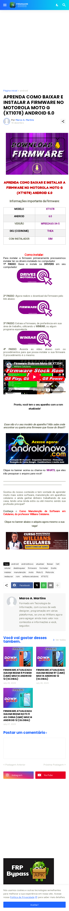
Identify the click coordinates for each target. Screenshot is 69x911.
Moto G (39, 572)
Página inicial (10, 90)
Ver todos (61, 640)
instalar (7, 572)
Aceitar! (34, 904)
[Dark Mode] (57, 5)
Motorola (50, 572)
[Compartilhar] (63, 121)
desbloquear (19, 568)
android (24, 90)
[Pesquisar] (64, 5)
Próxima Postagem (54, 764)
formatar (44, 568)
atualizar (40, 564)
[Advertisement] (34, 49)
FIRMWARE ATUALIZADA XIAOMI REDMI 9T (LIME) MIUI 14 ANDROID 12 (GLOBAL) (50, 674)
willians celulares (30, 576)
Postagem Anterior (15, 764)
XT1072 (44, 576)
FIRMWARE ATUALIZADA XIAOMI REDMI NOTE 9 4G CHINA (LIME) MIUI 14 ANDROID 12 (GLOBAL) (17, 716)
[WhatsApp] (44, 585)
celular (7, 568)
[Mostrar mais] (57, 585)
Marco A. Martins (32, 598)
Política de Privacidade (22, 897)
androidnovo (27, 564)
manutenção (20, 572)
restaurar (8, 576)
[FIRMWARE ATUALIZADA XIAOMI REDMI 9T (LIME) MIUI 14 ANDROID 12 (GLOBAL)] (51, 657)
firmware (32, 568)
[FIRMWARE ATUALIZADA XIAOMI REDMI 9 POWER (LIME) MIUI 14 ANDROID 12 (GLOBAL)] (18, 657)
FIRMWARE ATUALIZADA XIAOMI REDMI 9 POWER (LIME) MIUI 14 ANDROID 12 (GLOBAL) (17, 674)
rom (18, 576)
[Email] (51, 585)
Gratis (53, 568)
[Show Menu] (4, 5)
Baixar (50, 564)
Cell (57, 564)
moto (31, 572)
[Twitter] (37, 585)
